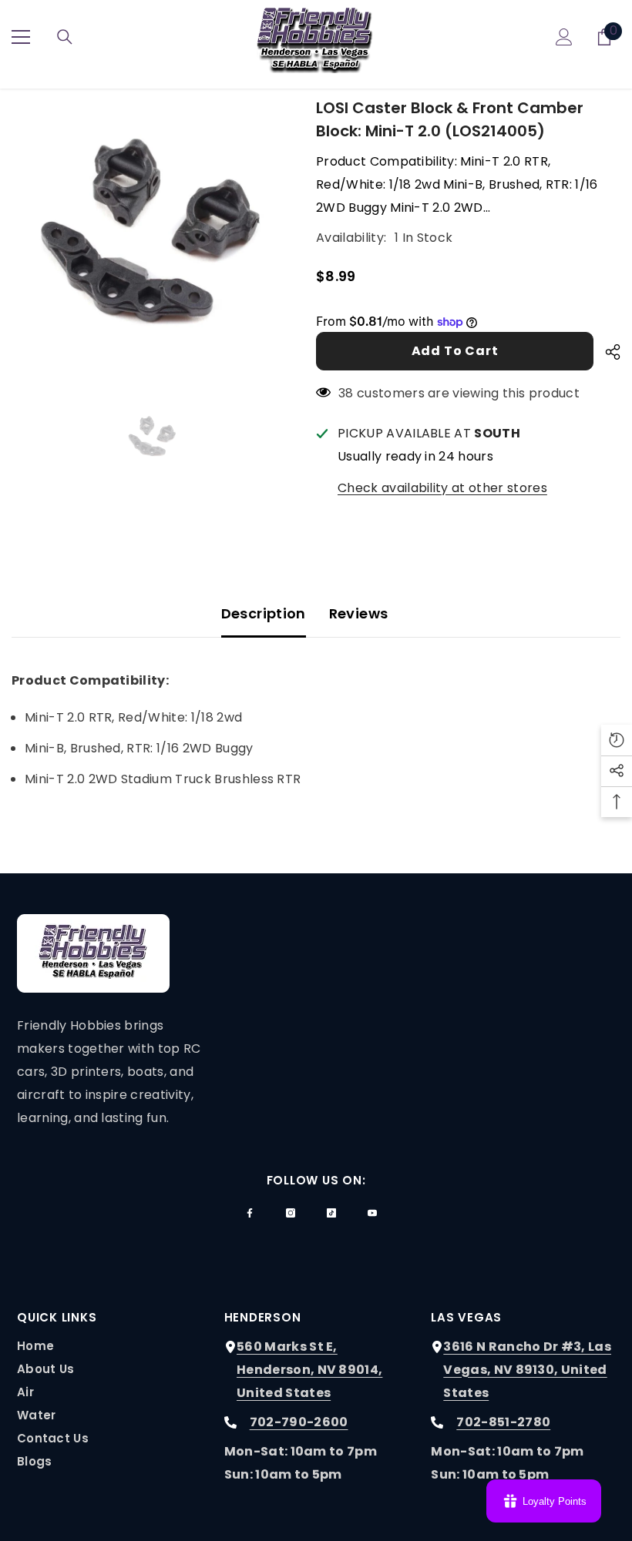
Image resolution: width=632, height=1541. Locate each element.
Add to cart (455, 351)
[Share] (606, 351)
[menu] (21, 37)
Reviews (358, 613)
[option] (152, 236)
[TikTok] (331, 1213)
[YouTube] (372, 1213)
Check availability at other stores (442, 488)
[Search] (64, 37)
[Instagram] (290, 1213)
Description (263, 613)
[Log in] (564, 36)
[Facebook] (249, 1213)
